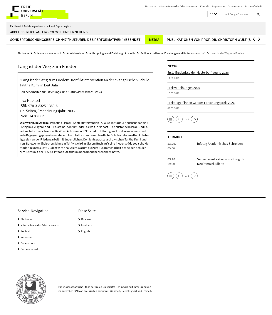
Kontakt (204, 6)
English (85, 231)
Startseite (150, 6)
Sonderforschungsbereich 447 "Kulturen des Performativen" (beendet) (76, 39)
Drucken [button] (86, 219)
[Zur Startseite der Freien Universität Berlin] (37, 11)
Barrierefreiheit (253, 6)
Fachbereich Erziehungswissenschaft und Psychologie (40, 26)
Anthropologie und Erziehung (106, 53)
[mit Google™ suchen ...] (258, 14)
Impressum (218, 6)
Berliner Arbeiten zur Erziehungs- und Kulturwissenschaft (172, 53)
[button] (213, 14)
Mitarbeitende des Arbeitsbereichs (178, 6)
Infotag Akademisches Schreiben (220, 143)
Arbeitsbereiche (75, 53)
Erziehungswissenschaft (47, 53)
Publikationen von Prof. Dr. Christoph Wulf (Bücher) (215, 39)
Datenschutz (234, 6)
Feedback (86, 225)
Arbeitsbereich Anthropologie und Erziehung (49, 32)
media (154, 39)
